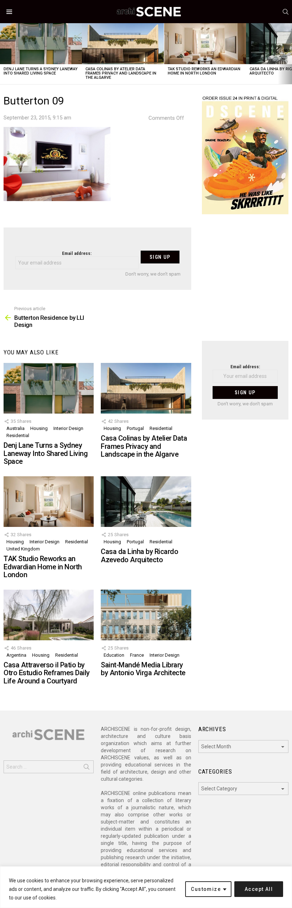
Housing (39, 428)
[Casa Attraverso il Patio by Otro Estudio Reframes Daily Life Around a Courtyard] (49, 615)
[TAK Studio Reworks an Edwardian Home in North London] (205, 43)
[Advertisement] (245, 282)
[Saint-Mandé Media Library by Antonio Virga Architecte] (146, 615)
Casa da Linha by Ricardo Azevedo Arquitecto (139, 555)
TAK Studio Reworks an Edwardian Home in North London (204, 71)
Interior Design (68, 428)
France (137, 655)
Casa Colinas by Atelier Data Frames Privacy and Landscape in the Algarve (120, 73)
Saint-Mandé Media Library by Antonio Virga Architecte (143, 669)
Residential (17, 435)
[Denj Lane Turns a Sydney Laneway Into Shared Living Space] (41, 43)
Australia (15, 428)
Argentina (16, 655)
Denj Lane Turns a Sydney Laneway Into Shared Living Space (41, 71)
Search (86, 768)
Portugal (135, 428)
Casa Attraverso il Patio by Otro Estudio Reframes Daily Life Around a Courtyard (47, 673)
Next (288, 53)
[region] (146, 887)
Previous (3, 53)
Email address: (77, 253)
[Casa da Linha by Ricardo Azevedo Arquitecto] (146, 501)
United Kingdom (23, 549)
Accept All (259, 889)
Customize (206, 889)
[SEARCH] (285, 11)
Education (114, 655)
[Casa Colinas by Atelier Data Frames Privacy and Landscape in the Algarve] (123, 43)
